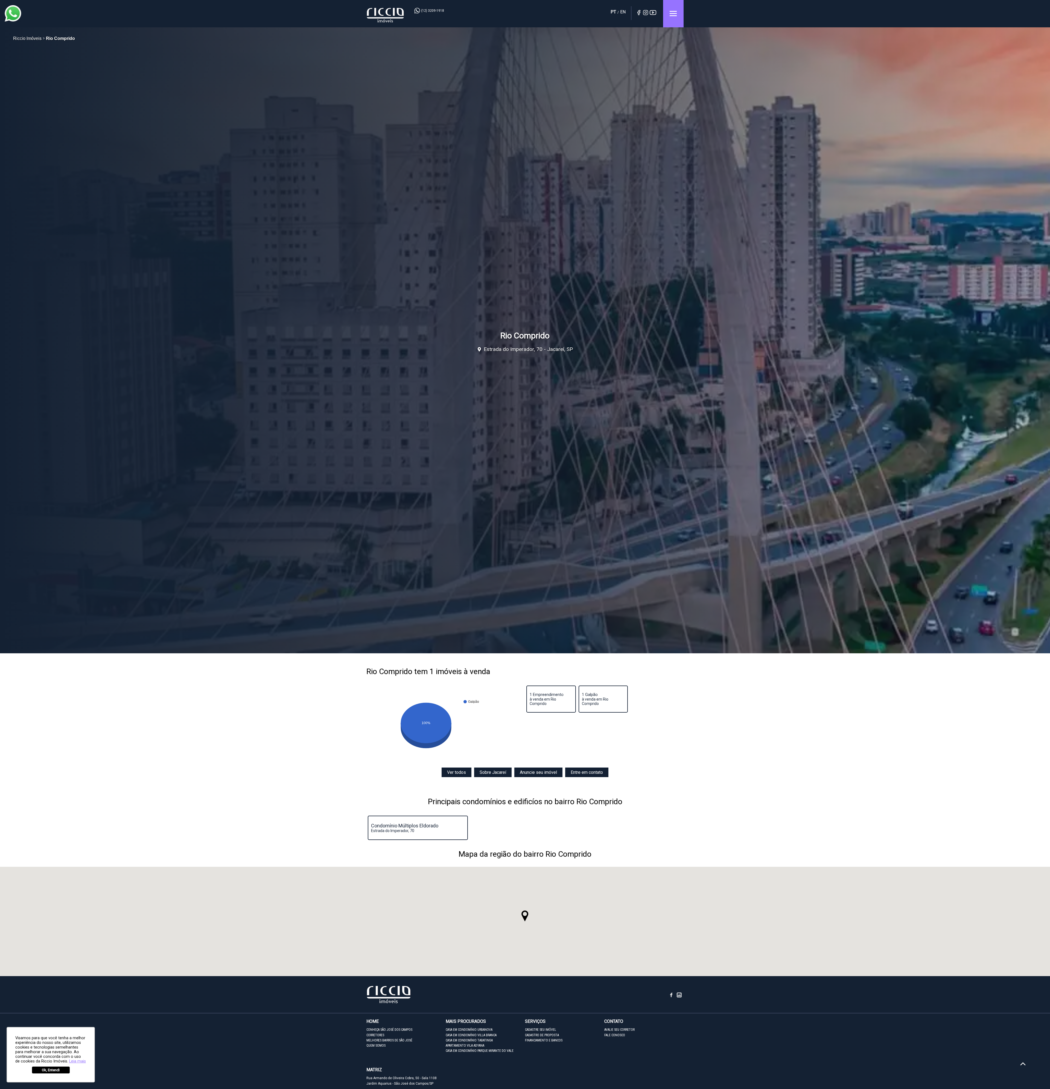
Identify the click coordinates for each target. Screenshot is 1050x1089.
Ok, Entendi (51, 1070)
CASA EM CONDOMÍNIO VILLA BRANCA (471, 1035)
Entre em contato (587, 772)
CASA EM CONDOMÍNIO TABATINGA (469, 1040)
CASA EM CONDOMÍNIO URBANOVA (469, 1030)
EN (623, 11)
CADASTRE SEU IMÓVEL (540, 1030)
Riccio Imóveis (385, 15)
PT (613, 11)
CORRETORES (375, 1035)
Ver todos (456, 772)
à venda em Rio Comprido (547, 699)
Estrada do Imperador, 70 (405, 828)
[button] (524, 916)
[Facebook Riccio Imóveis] (673, 997)
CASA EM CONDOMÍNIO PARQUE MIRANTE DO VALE (480, 1051)
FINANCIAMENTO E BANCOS (543, 1040)
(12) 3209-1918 (432, 11)
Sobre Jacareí (493, 772)
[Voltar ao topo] (1023, 1064)
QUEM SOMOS (376, 1045)
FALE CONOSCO (614, 1035)
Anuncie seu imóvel (538, 772)
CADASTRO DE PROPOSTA (542, 1035)
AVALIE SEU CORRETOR (619, 1030)
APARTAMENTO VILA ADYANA (465, 1045)
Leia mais (77, 1061)
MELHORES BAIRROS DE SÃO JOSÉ (389, 1040)
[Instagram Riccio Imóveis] (679, 997)
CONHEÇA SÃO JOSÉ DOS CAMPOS (389, 1030)
